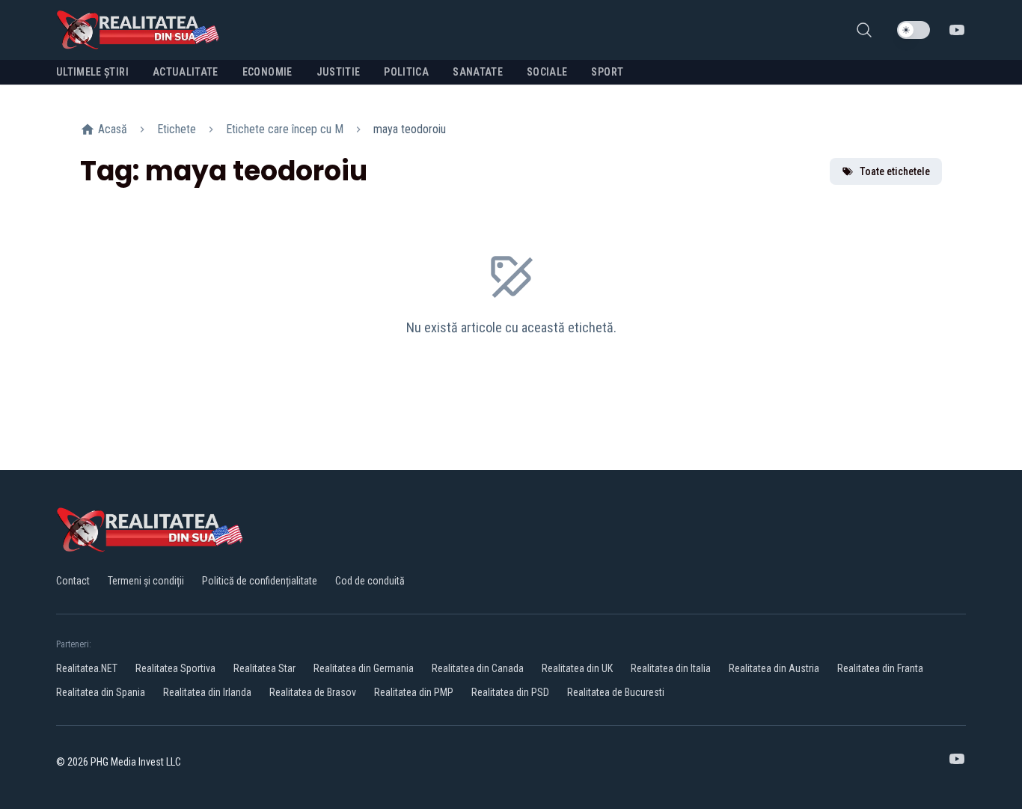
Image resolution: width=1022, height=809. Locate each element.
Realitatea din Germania (363, 668)
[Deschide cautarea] (864, 30)
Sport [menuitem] (607, 72)
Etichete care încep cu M (284, 129)
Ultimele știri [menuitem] (92, 72)
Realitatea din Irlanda (207, 692)
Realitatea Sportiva (175, 668)
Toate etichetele (895, 171)
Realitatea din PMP (413, 692)
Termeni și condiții (146, 581)
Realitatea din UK (577, 668)
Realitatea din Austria (774, 668)
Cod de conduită (370, 581)
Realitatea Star (264, 668)
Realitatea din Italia (671, 668)
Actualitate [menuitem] (185, 72)
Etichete (176, 129)
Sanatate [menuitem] (478, 72)
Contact (73, 581)
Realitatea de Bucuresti (615, 692)
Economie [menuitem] (267, 72)
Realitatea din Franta (880, 668)
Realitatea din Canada (478, 668)
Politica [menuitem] (406, 72)
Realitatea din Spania (100, 692)
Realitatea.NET (86, 668)
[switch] (913, 30)
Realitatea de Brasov (312, 692)
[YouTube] (957, 30)
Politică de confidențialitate (259, 581)
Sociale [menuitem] (547, 72)
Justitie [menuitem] (338, 72)
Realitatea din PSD (510, 692)
